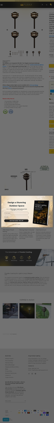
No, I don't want (16, 224)
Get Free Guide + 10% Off (16, 220)
